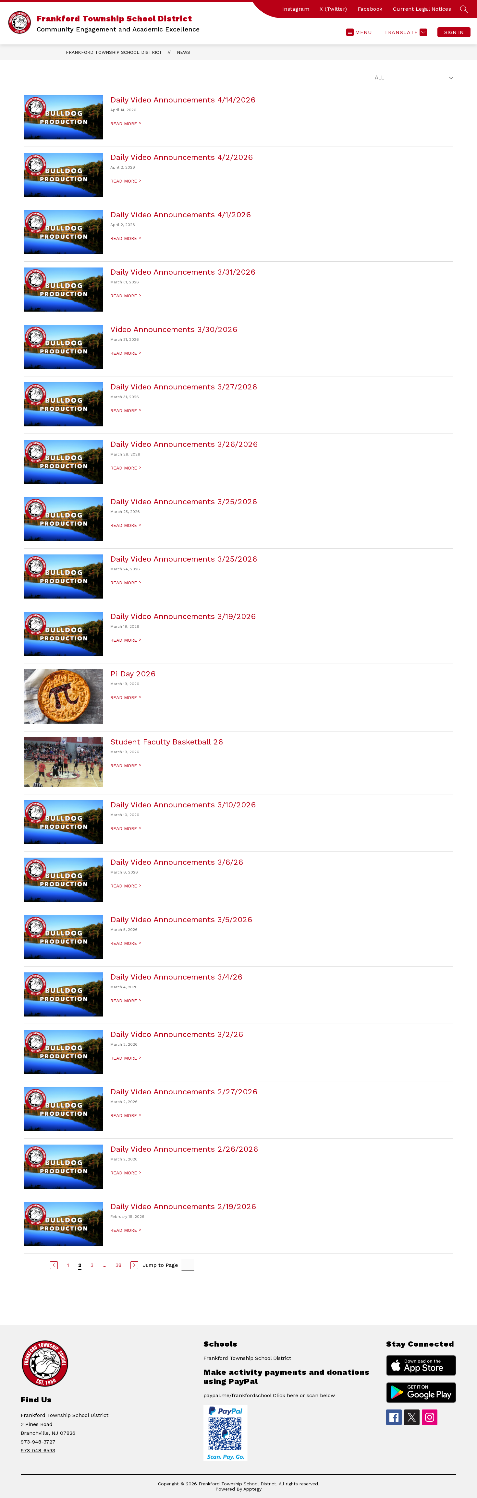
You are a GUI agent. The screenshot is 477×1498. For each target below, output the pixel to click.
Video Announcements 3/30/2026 (173, 329)
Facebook (370, 9)
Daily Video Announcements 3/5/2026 (181, 919)
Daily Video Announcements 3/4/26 (176, 976)
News (183, 52)
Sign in (454, 32)
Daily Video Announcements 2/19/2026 (183, 1206)
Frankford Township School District (114, 52)
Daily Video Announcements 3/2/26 (176, 1034)
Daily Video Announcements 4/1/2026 (180, 214)
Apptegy (252, 1489)
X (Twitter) (333, 9)
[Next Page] (134, 1265)
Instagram (296, 9)
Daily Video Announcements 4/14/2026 (182, 99)
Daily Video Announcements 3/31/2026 (182, 272)
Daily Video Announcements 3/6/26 (176, 862)
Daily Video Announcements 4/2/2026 (181, 157)
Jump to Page (160, 1265)
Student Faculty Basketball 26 (166, 741)
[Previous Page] (54, 1265)
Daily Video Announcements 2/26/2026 (184, 1149)
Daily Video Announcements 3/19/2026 (183, 616)
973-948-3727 (38, 1442)
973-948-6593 (38, 1450)
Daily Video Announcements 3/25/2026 (183, 501)
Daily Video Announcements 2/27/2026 (183, 1091)
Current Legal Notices (422, 9)
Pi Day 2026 (132, 673)
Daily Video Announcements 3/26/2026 (184, 444)
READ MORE (125, 123)
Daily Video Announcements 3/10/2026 (183, 804)
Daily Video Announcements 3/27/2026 (183, 386)
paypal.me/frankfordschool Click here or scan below (269, 1395)
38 (118, 1265)
